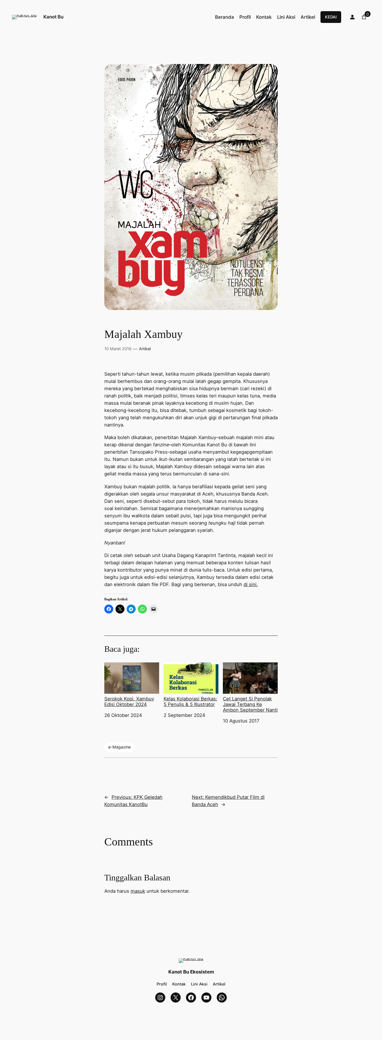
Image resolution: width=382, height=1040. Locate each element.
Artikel (145, 348)
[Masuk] (352, 17)
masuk (138, 891)
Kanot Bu (53, 17)
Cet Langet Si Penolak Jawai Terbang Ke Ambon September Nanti (250, 704)
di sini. (251, 584)
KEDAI (331, 17)
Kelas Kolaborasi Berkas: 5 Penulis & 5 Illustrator (190, 701)
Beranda (224, 17)
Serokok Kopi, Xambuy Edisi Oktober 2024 (129, 701)
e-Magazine (119, 747)
